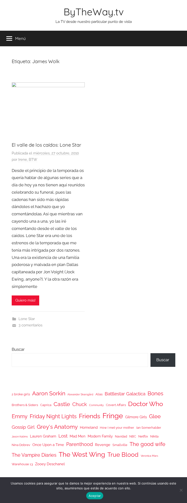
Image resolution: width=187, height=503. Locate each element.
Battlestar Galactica (125, 393)
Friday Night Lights (53, 416)
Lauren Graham (43, 436)
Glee (155, 416)
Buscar (18, 349)
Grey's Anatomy (57, 426)
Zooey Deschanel (50, 464)
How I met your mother (117, 427)
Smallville (119, 445)
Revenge (102, 444)
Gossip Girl (23, 427)
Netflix (143, 436)
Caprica (45, 405)
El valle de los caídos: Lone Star (46, 145)
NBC (132, 436)
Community (96, 405)
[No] (180, 490)
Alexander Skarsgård (80, 394)
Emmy (20, 416)
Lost (62, 435)
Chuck (79, 404)
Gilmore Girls (136, 417)
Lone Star (27, 319)
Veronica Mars (149, 455)
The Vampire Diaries (34, 455)
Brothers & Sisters (25, 405)
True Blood (123, 454)
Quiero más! (25, 300)
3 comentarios (30, 325)
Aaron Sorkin (48, 393)
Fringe (113, 415)
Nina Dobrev (21, 445)
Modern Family (100, 436)
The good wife (147, 444)
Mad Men (77, 436)
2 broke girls (21, 394)
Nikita (154, 436)
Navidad (121, 436)
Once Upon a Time (48, 444)
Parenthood (79, 444)
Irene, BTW (27, 159)
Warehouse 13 (22, 464)
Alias (99, 394)
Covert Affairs (116, 405)
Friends (89, 416)
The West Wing (82, 454)
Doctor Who (145, 404)
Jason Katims (20, 436)
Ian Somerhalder (148, 427)
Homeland (89, 427)
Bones (155, 393)
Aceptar (95, 496)
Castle (62, 404)
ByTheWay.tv (94, 12)
